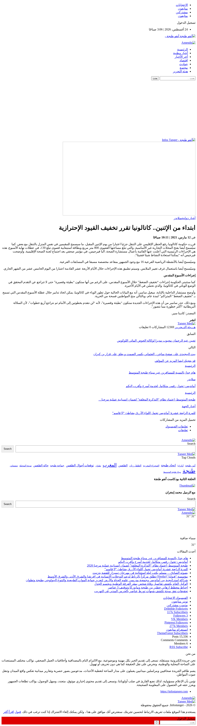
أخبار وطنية (180, 53)
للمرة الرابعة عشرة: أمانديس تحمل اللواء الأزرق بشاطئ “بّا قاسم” (146, 569)
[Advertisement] (98, 109)
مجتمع (184, 67)
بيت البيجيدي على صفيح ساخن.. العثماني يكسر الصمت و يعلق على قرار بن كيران (144, 354)
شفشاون (14, 466)
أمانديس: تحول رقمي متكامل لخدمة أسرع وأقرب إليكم (153, 561)
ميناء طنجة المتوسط (172, 472)
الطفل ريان (135, 465)
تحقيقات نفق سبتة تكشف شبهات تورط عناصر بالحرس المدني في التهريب (141, 591)
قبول (18, 711)
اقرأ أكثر (8, 711)
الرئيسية (182, 49)
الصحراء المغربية (151, 465)
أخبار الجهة (188, 406)
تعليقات (183, 430)
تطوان (98, 465)
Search (191, 443)
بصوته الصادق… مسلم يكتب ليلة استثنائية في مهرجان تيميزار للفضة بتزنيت (140, 572)
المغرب (110, 465)
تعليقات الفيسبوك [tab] (176, 426)
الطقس (123, 465)
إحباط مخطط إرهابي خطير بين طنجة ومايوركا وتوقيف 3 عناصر (148, 587)
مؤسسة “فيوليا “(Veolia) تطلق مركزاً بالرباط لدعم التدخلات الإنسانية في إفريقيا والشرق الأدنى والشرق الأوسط (118, 576)
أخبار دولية (188, 218)
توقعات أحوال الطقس (80, 465)
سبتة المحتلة (25, 465)
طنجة (189, 471)
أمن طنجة (190, 465)
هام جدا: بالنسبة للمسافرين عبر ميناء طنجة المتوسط (154, 558)
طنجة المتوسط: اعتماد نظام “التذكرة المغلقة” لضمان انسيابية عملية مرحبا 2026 (137, 565)
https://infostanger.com (174, 691)
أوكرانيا (181, 466)
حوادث (183, 64)
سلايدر (178, 218)
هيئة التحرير (180, 71)
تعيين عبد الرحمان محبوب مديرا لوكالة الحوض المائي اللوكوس (156, 340)
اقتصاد (183, 60)
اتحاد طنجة (168, 465)
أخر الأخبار (181, 56)
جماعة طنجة (57, 465)
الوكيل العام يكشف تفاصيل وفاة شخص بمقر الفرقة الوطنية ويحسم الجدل (141, 583)
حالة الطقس (40, 465)
